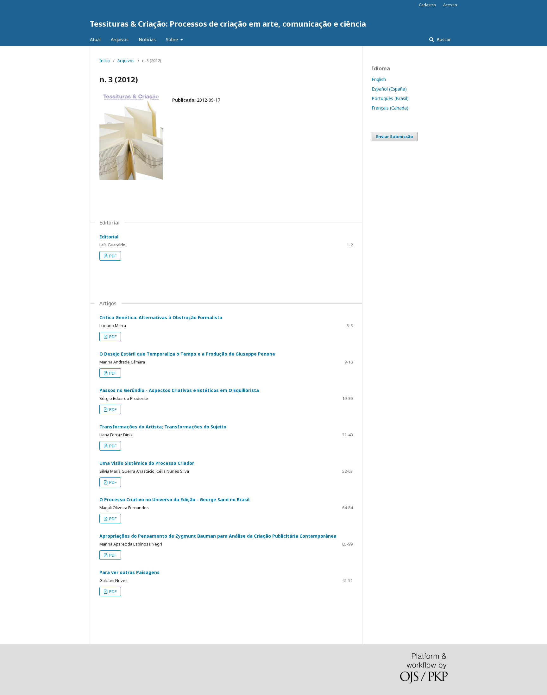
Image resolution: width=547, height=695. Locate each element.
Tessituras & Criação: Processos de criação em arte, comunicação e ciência (228, 23)
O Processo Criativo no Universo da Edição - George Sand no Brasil (174, 499)
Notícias (147, 39)
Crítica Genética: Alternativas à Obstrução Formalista (160, 317)
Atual (95, 39)
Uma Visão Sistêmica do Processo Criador (146, 463)
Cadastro (427, 5)
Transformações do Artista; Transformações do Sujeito (162, 427)
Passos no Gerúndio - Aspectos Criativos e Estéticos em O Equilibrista (179, 390)
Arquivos (120, 39)
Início (104, 60)
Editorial (108, 237)
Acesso (450, 5)
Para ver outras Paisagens (129, 572)
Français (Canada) (390, 108)
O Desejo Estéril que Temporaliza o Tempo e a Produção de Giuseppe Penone (187, 354)
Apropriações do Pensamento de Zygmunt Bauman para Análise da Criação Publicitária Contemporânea (217, 536)
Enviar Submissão (394, 136)
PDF (112, 256)
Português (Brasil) (390, 98)
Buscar (443, 39)
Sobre (172, 39)
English (379, 79)
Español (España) (389, 89)
